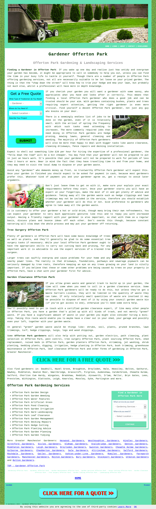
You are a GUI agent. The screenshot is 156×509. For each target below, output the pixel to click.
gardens (91, 133)
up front (65, 170)
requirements (54, 189)
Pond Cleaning (39, 405)
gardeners (104, 140)
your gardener (70, 217)
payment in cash (105, 173)
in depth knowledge (89, 86)
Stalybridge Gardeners (106, 444)
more (118, 379)
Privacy (147, 485)
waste (96, 165)
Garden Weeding (40, 396)
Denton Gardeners (136, 444)
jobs (99, 117)
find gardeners (24, 369)
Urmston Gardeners (137, 457)
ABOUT (122, 46)
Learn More (124, 507)
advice (139, 192)
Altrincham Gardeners (106, 450)
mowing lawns (68, 136)
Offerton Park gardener (85, 98)
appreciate (68, 214)
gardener (113, 91)
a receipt (120, 177)
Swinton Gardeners (100, 447)
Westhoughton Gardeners (103, 440)
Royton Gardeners (62, 457)
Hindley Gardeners (135, 440)
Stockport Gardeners (110, 457)
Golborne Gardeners (20, 450)
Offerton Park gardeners (30, 336)
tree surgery (72, 339)
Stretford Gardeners (20, 444)
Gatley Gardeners (49, 454)
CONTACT (131, 46)
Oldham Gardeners (76, 444)
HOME (107, 46)
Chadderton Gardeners (50, 450)
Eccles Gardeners (49, 444)
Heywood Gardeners (72, 440)
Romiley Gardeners (120, 454)
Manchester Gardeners (35, 457)
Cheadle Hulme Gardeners (131, 447)
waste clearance (137, 143)
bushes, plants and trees (132, 101)
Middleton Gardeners (20, 447)
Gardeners (50, 440)
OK (135, 507)
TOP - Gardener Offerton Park (26, 466)
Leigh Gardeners (46, 447)
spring (87, 123)
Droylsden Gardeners (73, 447)
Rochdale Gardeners (20, 454)
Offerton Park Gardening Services (38, 385)
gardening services (32, 79)
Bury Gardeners (85, 457)
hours (20, 161)
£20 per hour (63, 152)
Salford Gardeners (135, 450)
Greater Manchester (19, 352)
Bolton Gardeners (23, 460)
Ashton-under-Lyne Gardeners (84, 454)
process (59, 224)
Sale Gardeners (78, 450)
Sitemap (9, 485)
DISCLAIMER (142, 46)
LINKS (114, 46)
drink (82, 211)
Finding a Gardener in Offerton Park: (32, 70)
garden (18, 73)
